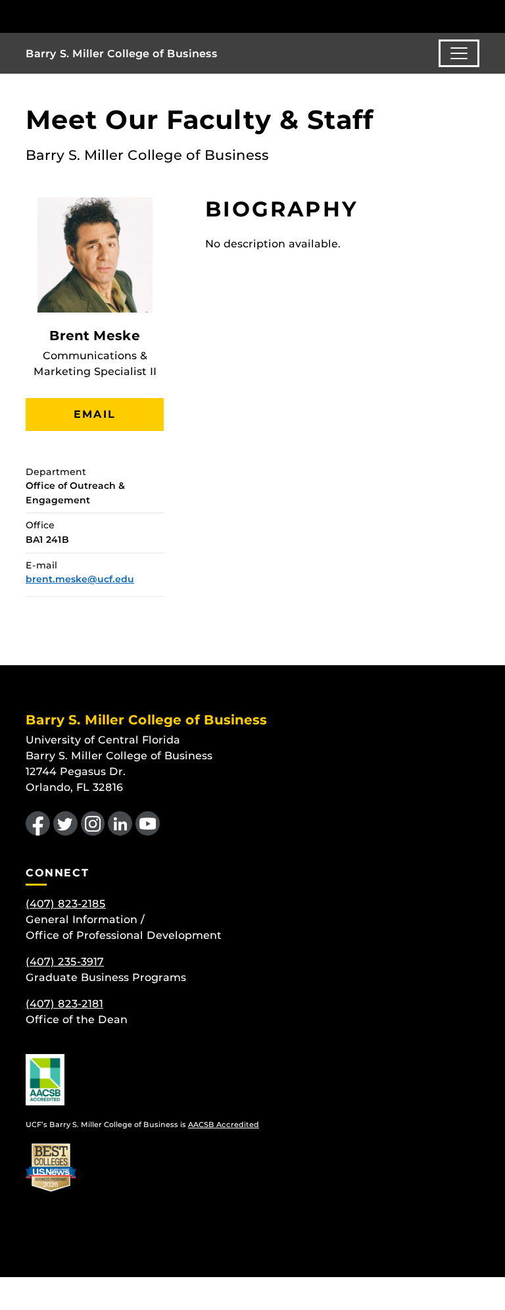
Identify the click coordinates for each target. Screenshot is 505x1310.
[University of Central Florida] (113, 16)
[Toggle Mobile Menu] (476, 15)
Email (95, 414)
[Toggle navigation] (459, 53)
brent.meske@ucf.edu (80, 579)
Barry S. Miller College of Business (122, 53)
